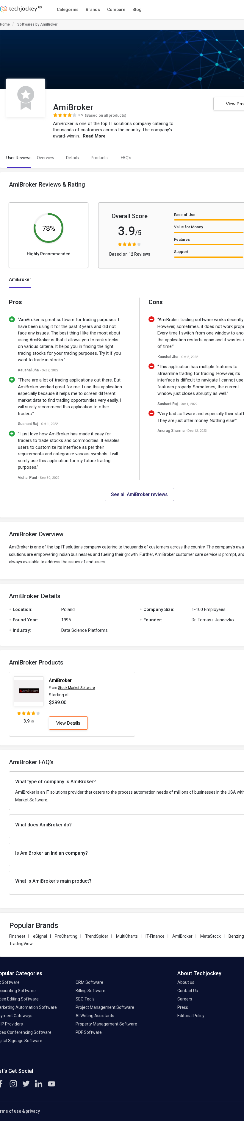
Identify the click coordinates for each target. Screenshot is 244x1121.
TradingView (21, 943)
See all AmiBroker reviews (139, 494)
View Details (68, 723)
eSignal (40, 936)
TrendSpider (96, 936)
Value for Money (188, 227)
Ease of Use (184, 214)
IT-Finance (155, 936)
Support (181, 251)
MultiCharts (127, 936)
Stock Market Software (76, 688)
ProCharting (66, 936)
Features (182, 239)
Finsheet (17, 936)
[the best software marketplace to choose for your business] (22, 10)
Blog (137, 9)
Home (5, 24)
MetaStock (210, 936)
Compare (116, 9)
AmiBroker (60, 680)
